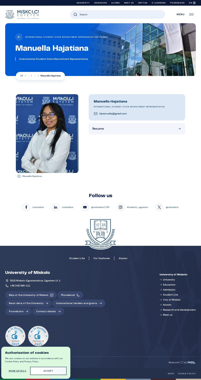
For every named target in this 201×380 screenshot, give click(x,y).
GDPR (171, 373)
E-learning (159, 3)
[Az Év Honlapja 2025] (38, 336)
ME (21, 75)
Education (169, 284)
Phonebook (177, 3)
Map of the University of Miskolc (29, 295)
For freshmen (102, 258)
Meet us (129, 3)
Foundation (16, 311)
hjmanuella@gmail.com (113, 113)
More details (17, 371)
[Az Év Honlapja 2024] (15, 336)
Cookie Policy (187, 373)
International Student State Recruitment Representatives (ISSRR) (66, 37)
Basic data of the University (26, 303)
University (83, 3)
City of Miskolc (172, 299)
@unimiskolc (172, 207)
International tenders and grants (76, 303)
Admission (100, 3)
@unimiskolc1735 (100, 207)
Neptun (142, 3)
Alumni (115, 3)
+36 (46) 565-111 (20, 285)
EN (190, 3)
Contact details (46, 311)
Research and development (179, 309)
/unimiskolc (38, 207)
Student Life (77, 258)
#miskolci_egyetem (137, 207)
